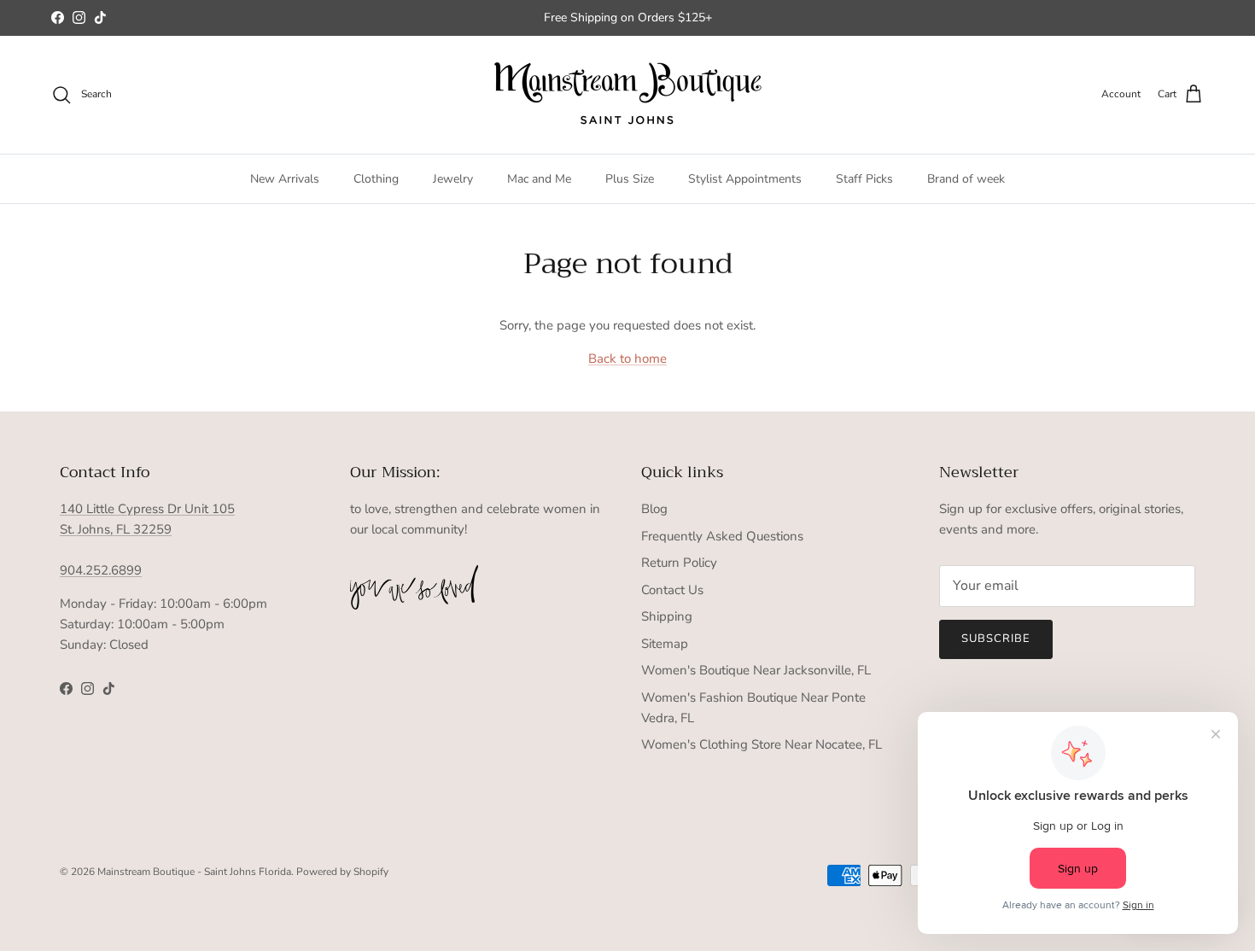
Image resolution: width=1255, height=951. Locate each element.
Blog (654, 508)
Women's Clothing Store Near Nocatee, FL (761, 744)
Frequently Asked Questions (722, 536)
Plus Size (629, 179)
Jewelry (453, 179)
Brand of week (966, 179)
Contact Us (672, 589)
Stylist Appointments (745, 179)
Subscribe (995, 638)
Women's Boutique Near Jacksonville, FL (756, 670)
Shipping (666, 616)
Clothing (376, 179)
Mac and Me (539, 179)
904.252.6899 (101, 570)
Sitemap (664, 643)
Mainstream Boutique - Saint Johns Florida (194, 871)
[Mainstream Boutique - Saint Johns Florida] (628, 95)
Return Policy (679, 562)
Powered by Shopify (342, 871)
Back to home (627, 358)
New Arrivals (284, 179)
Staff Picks (864, 179)
